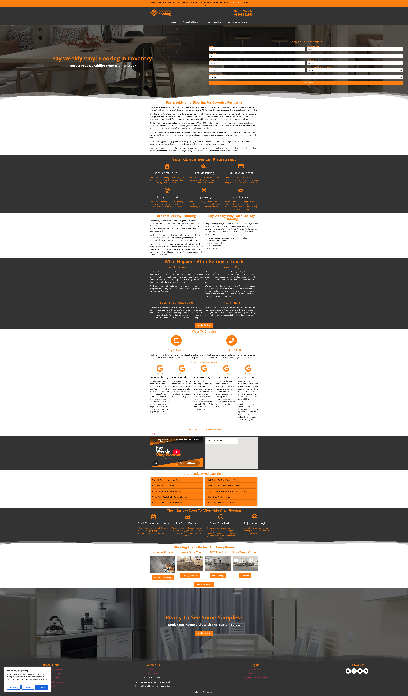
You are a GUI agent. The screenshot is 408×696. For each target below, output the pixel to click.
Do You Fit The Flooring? (164, 486)
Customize (14, 687)
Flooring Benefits (213, 22)
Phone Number (313, 46)
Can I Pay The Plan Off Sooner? (221, 503)
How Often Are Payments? (219, 497)
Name (212, 46)
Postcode (311, 60)
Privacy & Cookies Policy (255, 669)
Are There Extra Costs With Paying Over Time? (228, 491)
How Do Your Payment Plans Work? (223, 486)
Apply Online (176, 350)
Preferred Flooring (217, 74)
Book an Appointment (237, 22)
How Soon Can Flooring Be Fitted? (168, 503)
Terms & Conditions (255, 674)
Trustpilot (154, 433)
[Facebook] (348, 671)
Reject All (28, 687)
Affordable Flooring (191, 22)
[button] (177, 480)
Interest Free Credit (51, 678)
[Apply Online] (176, 340)
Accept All (41, 687)
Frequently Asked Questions (255, 678)
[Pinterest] (365, 671)
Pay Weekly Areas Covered (51, 669)
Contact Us (153, 674)
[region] (27, 679)
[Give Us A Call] (231, 340)
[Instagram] (354, 671)
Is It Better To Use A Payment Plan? (223, 480)
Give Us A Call (231, 350)
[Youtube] (360, 671)
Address (212, 53)
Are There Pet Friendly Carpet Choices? (171, 497)
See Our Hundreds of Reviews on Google (204, 429)
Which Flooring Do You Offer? (166, 480)
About (173, 22)
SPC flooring (236, 2)
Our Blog (51, 686)
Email (212, 67)
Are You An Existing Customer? (320, 67)
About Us (153, 669)
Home (163, 22)
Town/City (213, 60)
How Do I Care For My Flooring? (167, 491)
